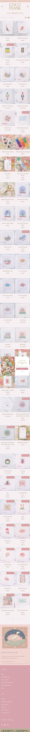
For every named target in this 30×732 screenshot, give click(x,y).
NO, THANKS (22, 371)
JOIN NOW (22, 368)
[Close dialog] (28, 357)
